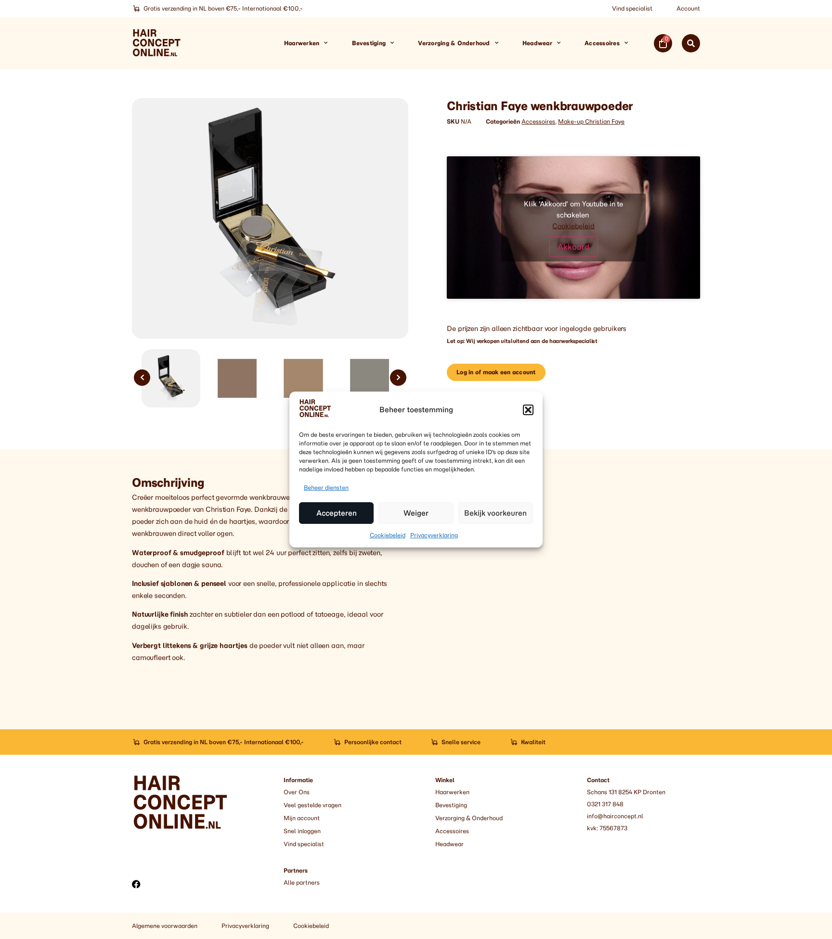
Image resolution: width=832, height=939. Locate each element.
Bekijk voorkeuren (495, 513)
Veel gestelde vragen (312, 805)
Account (688, 8)
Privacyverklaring (434, 535)
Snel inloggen (302, 831)
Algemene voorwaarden (164, 925)
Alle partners (302, 882)
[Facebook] (136, 884)
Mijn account (302, 818)
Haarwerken (301, 43)
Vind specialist (632, 8)
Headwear (537, 43)
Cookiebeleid (387, 535)
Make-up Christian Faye (591, 121)
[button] (528, 410)
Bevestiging (369, 43)
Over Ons (297, 792)
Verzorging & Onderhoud (454, 43)
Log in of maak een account (495, 372)
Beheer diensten (326, 487)
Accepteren (336, 513)
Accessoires (602, 43)
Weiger (416, 513)
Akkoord (573, 246)
